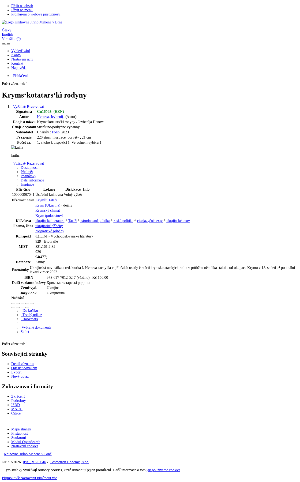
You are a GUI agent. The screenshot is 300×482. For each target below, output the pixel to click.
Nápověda (18, 68)
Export (16, 372)
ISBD (15, 405)
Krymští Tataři (46, 200)
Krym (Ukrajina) (47, 205)
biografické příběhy (49, 231)
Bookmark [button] (29, 319)
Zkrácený (18, 396)
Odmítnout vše (46, 478)
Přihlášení (19, 76)
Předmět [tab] (27, 172)
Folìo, (56, 132)
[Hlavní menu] (8, 44)
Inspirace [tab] (27, 184)
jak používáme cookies (163, 470)
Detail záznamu (22, 364)
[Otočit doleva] (13, 307)
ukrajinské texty (178, 221)
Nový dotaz (20, 376)
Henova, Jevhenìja (50, 117)
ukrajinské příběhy (49, 226)
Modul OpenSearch (25, 442)
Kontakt (17, 63)
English (7, 34)
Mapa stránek (21, 429)
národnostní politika (95, 221)
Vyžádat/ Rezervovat (27, 107)
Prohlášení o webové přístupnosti (35, 14)
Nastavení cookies (24, 446)
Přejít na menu (22, 10)
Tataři (72, 221)
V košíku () (11, 39)
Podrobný (18, 401)
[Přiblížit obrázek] (13, 303)
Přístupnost (19, 433)
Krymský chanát (47, 210)
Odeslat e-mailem (24, 368)
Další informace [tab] (32, 180)
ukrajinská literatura (49, 221)
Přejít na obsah (22, 6)
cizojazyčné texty (150, 221)
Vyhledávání (20, 51)
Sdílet (25, 332)
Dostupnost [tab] (29, 167)
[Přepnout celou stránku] (27, 303)
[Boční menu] (4, 44)
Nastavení (27, 478)
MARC (16, 409)
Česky (6, 30)
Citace (16, 413)
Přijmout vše (11, 478)
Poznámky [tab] (28, 176)
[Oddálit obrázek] (18, 303)
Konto (16, 55)
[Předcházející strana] (22, 307)
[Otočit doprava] (18, 307)
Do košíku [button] (29, 311)
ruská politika (123, 221)
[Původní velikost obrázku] (22, 303)
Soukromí (18, 438)
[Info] (32, 303)
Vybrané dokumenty (36, 327)
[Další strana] (27, 307)
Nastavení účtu (22, 59)
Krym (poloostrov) (49, 216)
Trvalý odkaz (31, 315)
